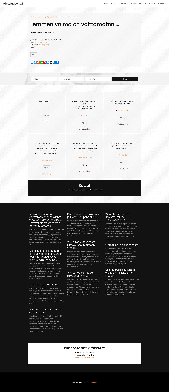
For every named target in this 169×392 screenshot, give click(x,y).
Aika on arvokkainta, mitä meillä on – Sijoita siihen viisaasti (120, 272)
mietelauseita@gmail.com (84, 357)
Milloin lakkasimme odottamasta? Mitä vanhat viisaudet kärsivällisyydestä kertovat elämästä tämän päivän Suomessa (45, 220)
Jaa (51, 121)
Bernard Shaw (123, 155)
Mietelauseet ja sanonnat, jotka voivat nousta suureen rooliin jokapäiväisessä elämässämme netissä (45, 255)
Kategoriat (122, 3)
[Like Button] (33, 54)
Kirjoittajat (47, 17)
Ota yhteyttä (161, 3)
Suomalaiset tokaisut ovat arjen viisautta (44, 311)
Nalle (47, 108)
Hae (140, 3)
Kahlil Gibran (85, 115)
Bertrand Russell (123, 110)
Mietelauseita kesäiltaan (43, 284)
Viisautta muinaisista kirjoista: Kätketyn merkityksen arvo (117, 217)
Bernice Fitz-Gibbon (85, 158)
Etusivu (106, 3)
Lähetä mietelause (149, 3)
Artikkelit (114, 3)
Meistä (133, 3)
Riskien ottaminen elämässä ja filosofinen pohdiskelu (84, 215)
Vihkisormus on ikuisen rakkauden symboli (80, 274)
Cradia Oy (93, 382)
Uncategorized (44, 45)
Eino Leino (54, 17)
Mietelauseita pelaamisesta (121, 245)
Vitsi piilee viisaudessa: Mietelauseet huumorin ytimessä (81, 245)
